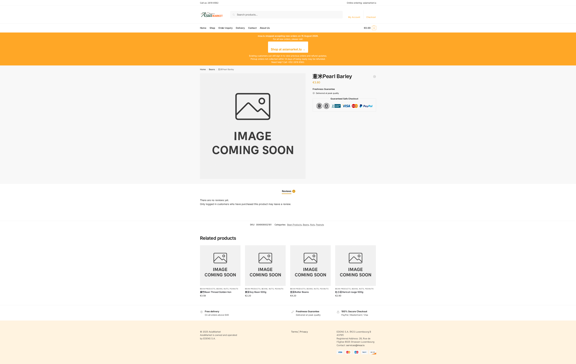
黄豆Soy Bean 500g (255, 292)
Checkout (371, 17)
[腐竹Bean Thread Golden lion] (220, 265)
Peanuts (320, 224)
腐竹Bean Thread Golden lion (215, 292)
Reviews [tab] (288, 191)
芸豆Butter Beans (299, 292)
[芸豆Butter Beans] (310, 265)
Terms (294, 331)
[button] (370, 28)
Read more (220, 302)
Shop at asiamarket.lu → (288, 49)
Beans (212, 69)
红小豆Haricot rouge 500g (349, 292)
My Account (354, 17)
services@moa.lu (355, 345)
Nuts (312, 224)
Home (203, 69)
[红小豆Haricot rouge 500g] (374, 76)
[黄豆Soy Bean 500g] (265, 265)
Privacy (304, 331)
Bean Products (294, 224)
